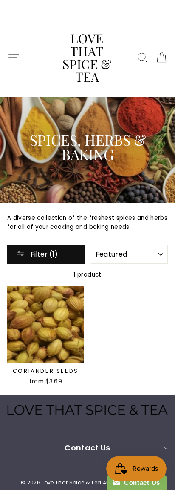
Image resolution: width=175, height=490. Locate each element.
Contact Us (140, 482)
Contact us (87, 447)
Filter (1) (43, 254)
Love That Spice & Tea (86, 57)
